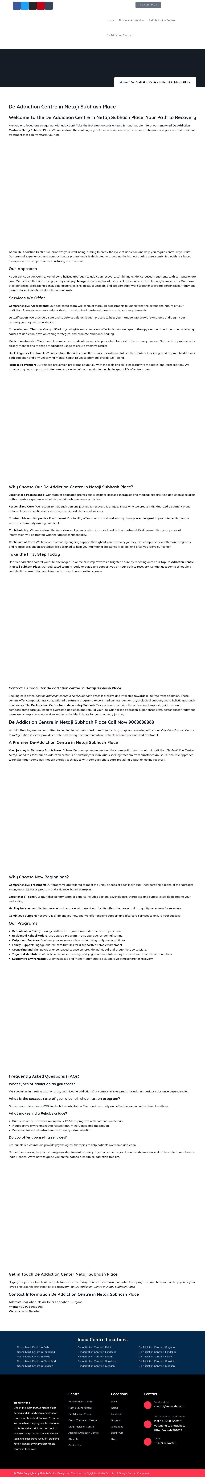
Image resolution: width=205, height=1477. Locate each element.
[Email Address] (148, 1405)
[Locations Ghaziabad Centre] (148, 1424)
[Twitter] (160, 1473)
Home (124, 82)
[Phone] (148, 1442)
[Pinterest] (187, 1473)
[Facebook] (169, 1473)
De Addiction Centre (31, 252)
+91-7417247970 (165, 1443)
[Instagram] (178, 1473)
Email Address (161, 1402)
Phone (157, 1438)
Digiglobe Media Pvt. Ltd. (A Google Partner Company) (117, 1473)
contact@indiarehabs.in (169, 1406)
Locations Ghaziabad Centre (169, 1416)
